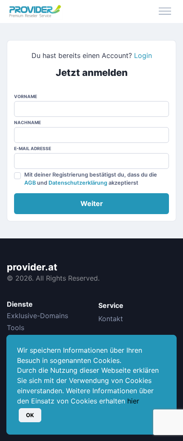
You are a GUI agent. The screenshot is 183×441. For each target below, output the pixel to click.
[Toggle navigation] (165, 12)
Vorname (25, 96)
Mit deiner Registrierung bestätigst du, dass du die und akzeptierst (90, 178)
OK (30, 415)
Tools (15, 327)
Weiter (91, 203)
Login (143, 55)
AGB (30, 183)
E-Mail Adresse (32, 148)
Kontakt (110, 318)
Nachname (27, 122)
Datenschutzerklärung (78, 183)
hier (133, 401)
